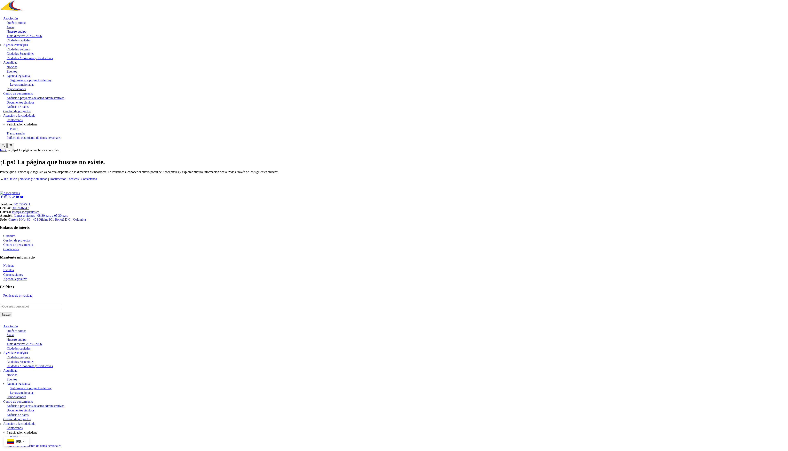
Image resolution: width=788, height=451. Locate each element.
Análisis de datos (18, 106)
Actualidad (10, 62)
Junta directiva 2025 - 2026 (24, 36)
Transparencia (16, 133)
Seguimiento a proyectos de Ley (31, 80)
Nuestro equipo (16, 31)
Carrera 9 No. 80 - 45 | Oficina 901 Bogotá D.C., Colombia (47, 219)
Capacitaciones (16, 89)
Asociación (10, 18)
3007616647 (20, 208)
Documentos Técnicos (64, 179)
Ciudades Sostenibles (20, 53)
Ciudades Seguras (18, 49)
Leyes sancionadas (22, 84)
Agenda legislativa (19, 75)
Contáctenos (15, 120)
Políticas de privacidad (17, 295)
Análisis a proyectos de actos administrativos (35, 98)
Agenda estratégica (15, 45)
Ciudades (9, 236)
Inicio (3, 150)
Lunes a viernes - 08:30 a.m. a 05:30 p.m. (41, 215)
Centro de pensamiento (18, 93)
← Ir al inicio (8, 179)
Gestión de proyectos (17, 111)
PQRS (14, 129)
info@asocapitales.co (25, 212)
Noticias (12, 67)
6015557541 (22, 204)
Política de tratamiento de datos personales (34, 137)
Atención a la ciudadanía (19, 115)
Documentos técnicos (20, 102)
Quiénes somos (16, 22)
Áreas (10, 27)
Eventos (12, 71)
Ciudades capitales (19, 40)
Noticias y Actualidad (33, 179)
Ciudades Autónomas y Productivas (30, 58)
